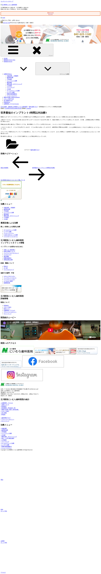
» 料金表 (3, 414)
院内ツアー (7, 308)
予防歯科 (9, 79)
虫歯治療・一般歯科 (12, 75)
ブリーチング (11, 87)
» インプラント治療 (6, 433)
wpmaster (28, 108)
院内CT (6, 266)
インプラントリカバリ (10, 278)
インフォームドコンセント (11, 253)
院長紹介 (8, 61)
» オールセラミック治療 (7, 443)
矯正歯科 (9, 82)
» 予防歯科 (4, 431)
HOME (6, 58)
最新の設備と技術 (12, 97)
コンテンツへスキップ (7, 1)
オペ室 (6, 268)
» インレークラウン (6, 448)
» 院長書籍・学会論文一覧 (8, 408)
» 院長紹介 (4, 406)
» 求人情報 (4, 413)
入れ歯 (9, 89)
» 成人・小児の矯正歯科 (7, 438)
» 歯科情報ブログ (5, 417)
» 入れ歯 (3, 435)
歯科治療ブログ (35, 150)
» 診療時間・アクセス (7, 403)
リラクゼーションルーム (11, 236)
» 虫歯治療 (4, 428)
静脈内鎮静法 (7, 258)
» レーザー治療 (5, 445)
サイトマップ (7, 313)
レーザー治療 (11, 92)
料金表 (7, 102)
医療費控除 (7, 283)
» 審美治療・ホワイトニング (9, 436)
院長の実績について (9, 251)
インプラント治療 (12, 80)
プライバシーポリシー (10, 312)
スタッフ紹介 (9, 99)
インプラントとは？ (9, 279)
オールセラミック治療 (13, 90)
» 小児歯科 (4, 440)
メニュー (51, 55)
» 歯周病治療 (4, 430)
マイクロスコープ (9, 269)
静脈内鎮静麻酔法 (12, 94)
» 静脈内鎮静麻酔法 (6, 446)
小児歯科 (9, 85)
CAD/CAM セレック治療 (11, 235)
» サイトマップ (5, 421)
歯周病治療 (10, 77)
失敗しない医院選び (9, 249)
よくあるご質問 (8, 281)
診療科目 (8, 74)
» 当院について (5, 404)
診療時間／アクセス (11, 103)
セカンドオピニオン (9, 276)
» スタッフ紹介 (5, 411)
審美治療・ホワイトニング (14, 84)
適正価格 (6, 256)
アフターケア (7, 254)
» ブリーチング (5, 441)
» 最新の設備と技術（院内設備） (10, 409)
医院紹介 (9, 60)
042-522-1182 (6, 22)
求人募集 (8, 100)
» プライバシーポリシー (7, 419)
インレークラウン (12, 95)
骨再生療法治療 (8, 259)
